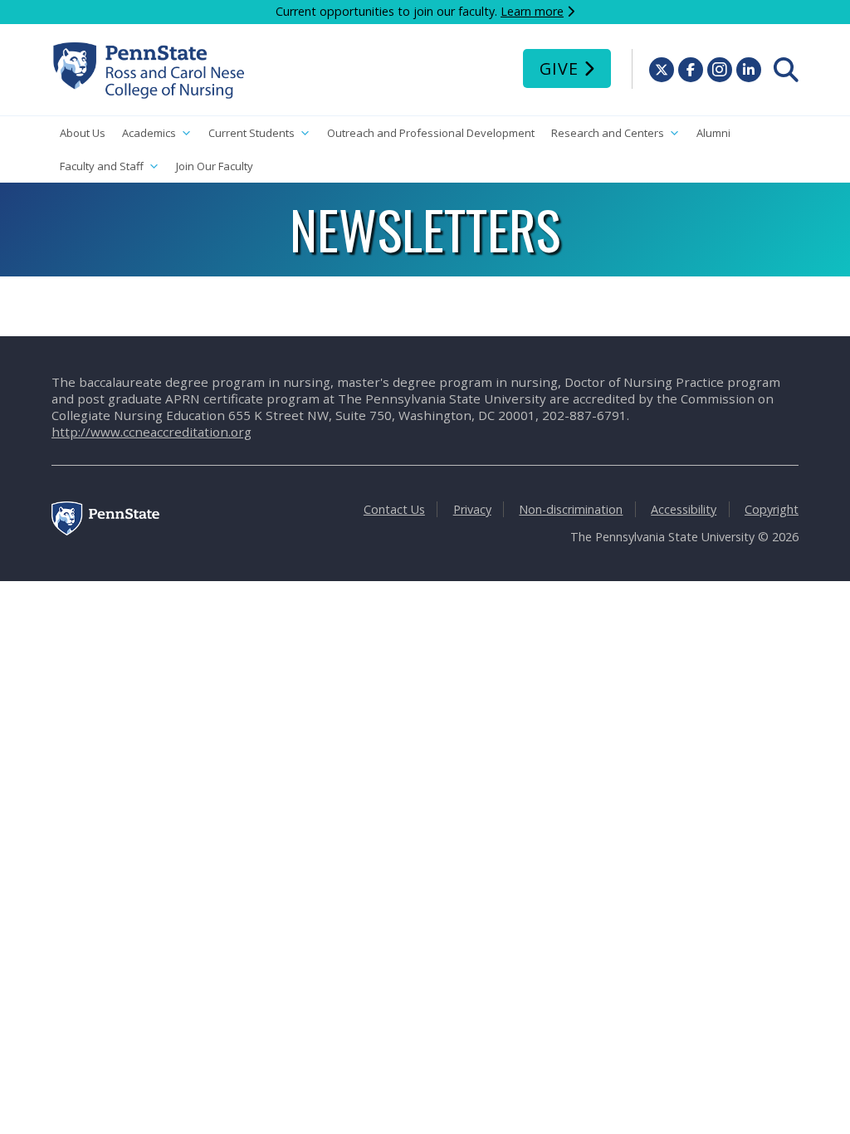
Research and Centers (607, 132)
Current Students (251, 132)
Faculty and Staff (102, 166)
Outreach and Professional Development (431, 132)
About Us (82, 132)
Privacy (472, 509)
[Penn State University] (105, 531)
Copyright (772, 509)
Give (559, 68)
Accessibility (683, 509)
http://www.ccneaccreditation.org (151, 431)
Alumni (713, 132)
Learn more (532, 11)
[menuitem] (786, 69)
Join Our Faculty (214, 166)
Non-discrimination (571, 509)
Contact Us (394, 509)
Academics (149, 132)
